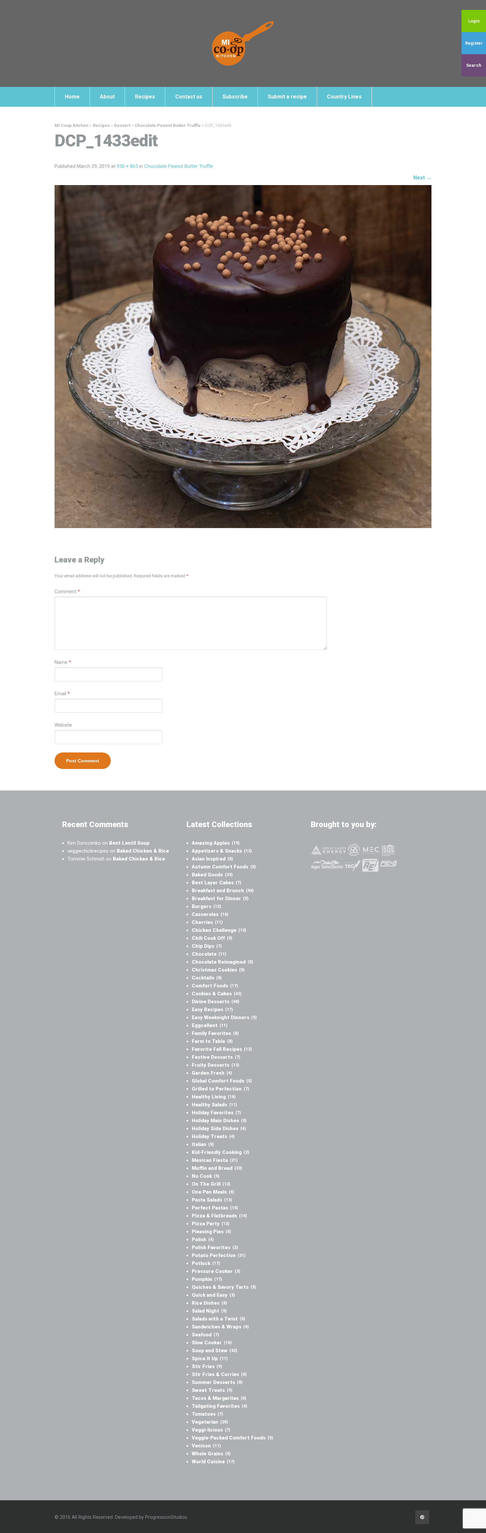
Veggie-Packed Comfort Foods (232, 1438)
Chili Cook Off (212, 938)
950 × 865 (127, 166)
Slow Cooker (212, 1343)
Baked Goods (212, 875)
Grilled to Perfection (220, 1089)
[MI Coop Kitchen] (243, 43)
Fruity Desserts (215, 1065)
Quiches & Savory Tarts (224, 1287)
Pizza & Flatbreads (219, 1216)
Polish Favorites (215, 1247)
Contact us (188, 97)
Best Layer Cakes (216, 883)
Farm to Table (212, 1041)
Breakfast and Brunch (223, 891)
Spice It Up (210, 1358)
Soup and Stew (214, 1351)
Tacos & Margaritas (219, 1398)
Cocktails (207, 978)
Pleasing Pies (211, 1232)
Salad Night (209, 1311)
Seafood (205, 1335)
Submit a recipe (287, 97)
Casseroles (210, 914)
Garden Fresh (212, 1073)
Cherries (207, 922)
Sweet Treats (212, 1390)
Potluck (206, 1263)
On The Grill (211, 1184)
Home (72, 97)
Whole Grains (211, 1454)
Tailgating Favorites (219, 1406)
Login (474, 21)
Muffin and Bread (217, 1168)
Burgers (206, 906)
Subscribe (235, 97)
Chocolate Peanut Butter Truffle (178, 166)
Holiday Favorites (216, 1113)
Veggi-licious (211, 1430)
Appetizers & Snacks (222, 851)
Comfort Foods (215, 986)
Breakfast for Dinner (220, 898)
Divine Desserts (215, 1002)
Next (422, 177)
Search (473, 65)
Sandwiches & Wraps (220, 1327)
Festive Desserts (216, 1057)
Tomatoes (207, 1414)
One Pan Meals (213, 1192)
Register (474, 43)
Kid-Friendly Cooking (220, 1152)
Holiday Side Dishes (219, 1128)
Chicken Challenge (219, 930)
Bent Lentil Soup (129, 843)
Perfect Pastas (215, 1208)
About (107, 97)
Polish (203, 1240)
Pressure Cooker (216, 1271)
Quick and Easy (213, 1295)
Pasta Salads (212, 1200)
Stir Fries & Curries (219, 1374)
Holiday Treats (213, 1136)
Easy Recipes (212, 1010)
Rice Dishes (209, 1303)
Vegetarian (210, 1422)
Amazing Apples (216, 843)
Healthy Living (214, 1097)
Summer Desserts (217, 1382)
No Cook (206, 1176)
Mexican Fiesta (215, 1160)
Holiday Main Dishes (219, 1121)
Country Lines (344, 97)
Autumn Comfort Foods (224, 867)
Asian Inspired (212, 859)
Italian (203, 1144)
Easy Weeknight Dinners (224, 1017)
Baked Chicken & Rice (143, 851)
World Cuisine (213, 1462)
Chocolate (209, 954)
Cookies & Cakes (217, 994)
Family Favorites (215, 1033)
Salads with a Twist (218, 1319)
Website (63, 725)
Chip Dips (207, 946)
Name (63, 662)
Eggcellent (209, 1025)
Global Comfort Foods (222, 1081)
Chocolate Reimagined (222, 962)
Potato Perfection (219, 1255)
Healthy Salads (214, 1105)
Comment (67, 591)
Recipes (145, 97)
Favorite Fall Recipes (222, 1049)
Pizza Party (210, 1224)
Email (62, 694)
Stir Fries (207, 1366)
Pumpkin (207, 1279)
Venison (206, 1446)
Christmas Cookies (218, 970)
